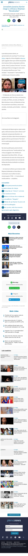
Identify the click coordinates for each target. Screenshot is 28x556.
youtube (19, 218)
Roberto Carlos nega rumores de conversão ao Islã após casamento (20, 368)
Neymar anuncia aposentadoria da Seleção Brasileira (20, 484)
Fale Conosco (9, 542)
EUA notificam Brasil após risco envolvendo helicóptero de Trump (14, 326)
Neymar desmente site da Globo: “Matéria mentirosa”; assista (20, 495)
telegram (16, 218)
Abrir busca (26, 2)
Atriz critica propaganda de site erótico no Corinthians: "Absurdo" (20, 463)
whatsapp (12, 218)
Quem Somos (17, 542)
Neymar (23, 58)
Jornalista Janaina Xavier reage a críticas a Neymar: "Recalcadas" (20, 358)
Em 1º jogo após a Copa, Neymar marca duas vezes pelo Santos (20, 505)
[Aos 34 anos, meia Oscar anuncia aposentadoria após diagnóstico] (3, 423)
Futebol (16, 355)
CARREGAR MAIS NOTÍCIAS (14, 514)
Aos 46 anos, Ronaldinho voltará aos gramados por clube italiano (20, 379)
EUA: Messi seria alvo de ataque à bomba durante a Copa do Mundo (20, 432)
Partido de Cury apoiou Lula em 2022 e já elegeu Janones (14, 315)
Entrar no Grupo (15, 299)
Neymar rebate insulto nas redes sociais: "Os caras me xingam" (19, 474)
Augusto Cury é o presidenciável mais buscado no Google (14, 331)
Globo (3, 58)
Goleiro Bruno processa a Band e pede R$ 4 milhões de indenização (20, 421)
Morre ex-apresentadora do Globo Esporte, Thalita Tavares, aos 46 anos (14, 342)
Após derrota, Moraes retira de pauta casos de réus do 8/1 (14, 336)
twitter (23, 218)
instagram (8, 218)
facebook (4, 218)
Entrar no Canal (15, 288)
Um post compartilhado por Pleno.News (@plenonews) (14, 124)
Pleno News (14, 2)
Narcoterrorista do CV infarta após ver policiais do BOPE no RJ (14, 321)
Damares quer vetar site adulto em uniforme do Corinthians (20, 390)
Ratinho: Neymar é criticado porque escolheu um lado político (20, 453)
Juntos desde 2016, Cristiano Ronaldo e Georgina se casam (19, 400)
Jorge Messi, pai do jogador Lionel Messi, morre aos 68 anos (19, 442)
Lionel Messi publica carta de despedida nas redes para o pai (20, 411)
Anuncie (3, 542)
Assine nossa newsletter (14, 523)
